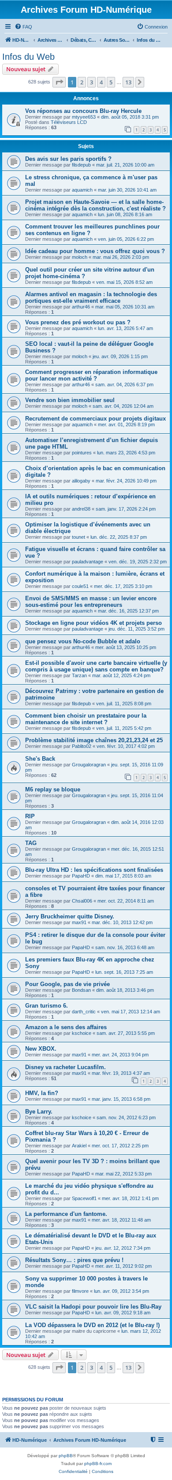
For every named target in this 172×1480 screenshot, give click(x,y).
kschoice (81, 1033)
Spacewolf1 (84, 1198)
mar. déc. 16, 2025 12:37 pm (128, 610)
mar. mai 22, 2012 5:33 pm (123, 1173)
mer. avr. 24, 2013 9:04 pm (120, 1054)
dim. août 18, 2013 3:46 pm (125, 990)
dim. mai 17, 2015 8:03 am (123, 875)
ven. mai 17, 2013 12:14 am (130, 1011)
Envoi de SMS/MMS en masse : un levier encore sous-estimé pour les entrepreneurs (91, 601)
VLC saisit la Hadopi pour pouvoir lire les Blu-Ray (93, 1306)
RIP (30, 816)
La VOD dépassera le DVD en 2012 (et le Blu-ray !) (92, 1325)
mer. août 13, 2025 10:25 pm (125, 647)
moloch (79, 257)
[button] (59, 82)
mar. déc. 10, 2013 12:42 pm (122, 922)
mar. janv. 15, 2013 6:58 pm (121, 1099)
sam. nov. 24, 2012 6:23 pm (126, 1117)
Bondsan (81, 990)
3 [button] (91, 82)
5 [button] (110, 82)
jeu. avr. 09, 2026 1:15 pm (120, 356)
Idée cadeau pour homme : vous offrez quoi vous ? (95, 251)
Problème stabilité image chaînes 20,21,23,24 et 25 (94, 740)
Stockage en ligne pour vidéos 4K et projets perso (93, 623)
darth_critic (84, 1011)
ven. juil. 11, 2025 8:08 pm (123, 703)
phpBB (66, 1455)
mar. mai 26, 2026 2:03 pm (121, 257)
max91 (79, 922)
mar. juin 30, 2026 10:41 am (127, 189)
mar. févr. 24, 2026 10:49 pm (126, 480)
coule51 (80, 586)
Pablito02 (81, 746)
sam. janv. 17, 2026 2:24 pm (126, 508)
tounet (78, 537)
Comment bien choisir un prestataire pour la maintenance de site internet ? (85, 718)
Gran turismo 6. (46, 1005)
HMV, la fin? (41, 1093)
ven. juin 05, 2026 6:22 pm (126, 239)
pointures (82, 452)
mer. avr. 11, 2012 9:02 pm (123, 1266)
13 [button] (128, 82)
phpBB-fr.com (98, 1463)
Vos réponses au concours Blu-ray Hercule (83, 111)
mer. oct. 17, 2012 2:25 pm (120, 1145)
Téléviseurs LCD (69, 122)
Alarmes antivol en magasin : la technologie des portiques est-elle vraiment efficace (91, 297)
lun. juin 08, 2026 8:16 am (125, 214)
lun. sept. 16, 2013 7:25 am (124, 972)
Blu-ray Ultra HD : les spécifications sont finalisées (94, 870)
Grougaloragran (89, 764)
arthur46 (81, 306)
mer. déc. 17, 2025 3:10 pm (123, 586)
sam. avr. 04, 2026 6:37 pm (124, 384)
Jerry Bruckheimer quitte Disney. (69, 916)
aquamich (82, 189)
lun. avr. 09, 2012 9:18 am (122, 1312)
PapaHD (81, 875)
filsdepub (81, 164)
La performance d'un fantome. (66, 1214)
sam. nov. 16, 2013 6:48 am (124, 947)
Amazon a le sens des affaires (66, 1027)
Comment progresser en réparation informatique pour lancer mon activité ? (91, 375)
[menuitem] (23, 27)
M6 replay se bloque (52, 789)
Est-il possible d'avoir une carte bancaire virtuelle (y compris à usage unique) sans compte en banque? (96, 666)
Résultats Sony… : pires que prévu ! (74, 1260)
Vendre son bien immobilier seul (70, 400)
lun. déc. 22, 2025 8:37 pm (118, 537)
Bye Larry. (38, 1111)
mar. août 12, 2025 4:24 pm (121, 675)
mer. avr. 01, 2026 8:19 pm (126, 424)
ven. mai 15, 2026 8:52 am (124, 282)
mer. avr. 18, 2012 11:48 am (121, 1219)
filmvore (80, 1291)
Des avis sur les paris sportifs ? (68, 159)
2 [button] (81, 82)
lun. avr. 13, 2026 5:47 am (125, 328)
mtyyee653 (84, 117)
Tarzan (79, 675)
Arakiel (79, 1145)
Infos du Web (28, 57)
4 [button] (101, 82)
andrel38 (81, 508)
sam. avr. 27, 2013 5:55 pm (126, 1033)
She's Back (40, 758)
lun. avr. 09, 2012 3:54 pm (121, 1291)
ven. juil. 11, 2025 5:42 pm (123, 728)
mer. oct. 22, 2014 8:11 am (125, 900)
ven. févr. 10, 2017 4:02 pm (126, 746)
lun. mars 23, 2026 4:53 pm (126, 452)
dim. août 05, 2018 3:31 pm (130, 117)
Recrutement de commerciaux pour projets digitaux (95, 418)
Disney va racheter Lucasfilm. (65, 1067)
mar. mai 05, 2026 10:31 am (124, 306)
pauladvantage (87, 561)
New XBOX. (40, 1048)
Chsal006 (82, 900)
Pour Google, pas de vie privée (67, 984)
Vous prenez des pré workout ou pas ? (78, 322)
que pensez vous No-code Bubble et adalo (82, 641)
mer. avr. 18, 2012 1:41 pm (130, 1198)
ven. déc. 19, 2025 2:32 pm (137, 561)
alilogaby (81, 480)
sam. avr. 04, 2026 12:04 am (123, 406)
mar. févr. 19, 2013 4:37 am (121, 1073)
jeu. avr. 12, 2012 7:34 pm (122, 1248)
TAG (31, 843)
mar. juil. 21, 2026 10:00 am (125, 164)
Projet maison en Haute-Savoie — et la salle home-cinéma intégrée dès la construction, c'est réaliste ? (95, 205)
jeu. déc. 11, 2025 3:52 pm (136, 628)
